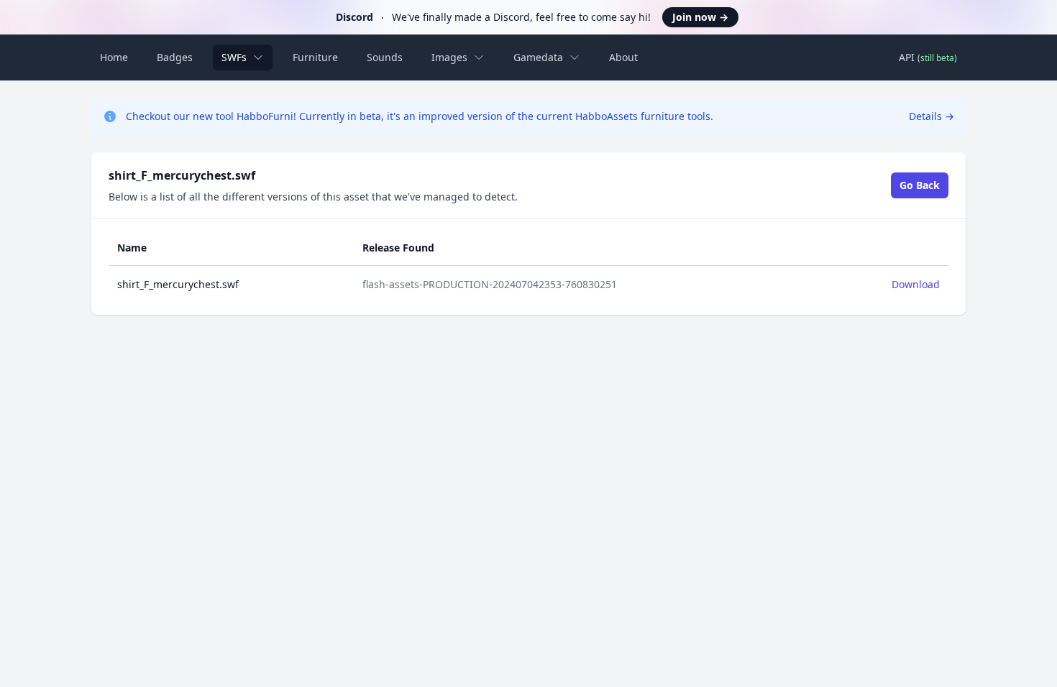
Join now (700, 17)
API (928, 57)
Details (931, 116)
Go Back (920, 185)
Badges (175, 57)
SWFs (234, 57)
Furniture (315, 57)
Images (449, 57)
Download (916, 284)
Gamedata (538, 57)
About (623, 57)
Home (114, 57)
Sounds (385, 57)
